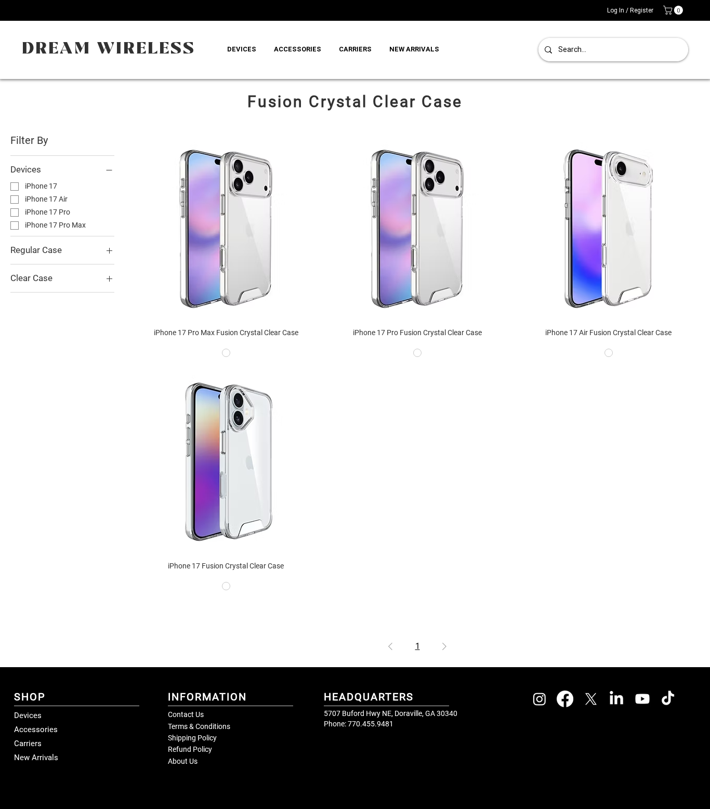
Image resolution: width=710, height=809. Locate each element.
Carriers (28, 743)
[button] (674, 10)
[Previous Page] (390, 646)
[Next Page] (444, 646)
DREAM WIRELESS (108, 49)
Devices (28, 715)
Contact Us (186, 714)
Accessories (36, 729)
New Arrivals (36, 757)
